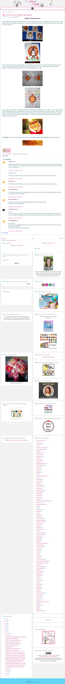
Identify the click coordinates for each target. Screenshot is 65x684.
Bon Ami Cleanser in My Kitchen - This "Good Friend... (15, 651)
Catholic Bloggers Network (41, 463)
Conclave (38, 470)
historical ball (38, 596)
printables (38, 603)
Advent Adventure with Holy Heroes (11, 638)
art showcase (38, 575)
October (7, 668)
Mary (37, 513)
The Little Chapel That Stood (41, 562)
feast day (38, 589)
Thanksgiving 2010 (24, 154)
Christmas (38, 467)
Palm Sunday (38, 523)
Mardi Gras (38, 511)
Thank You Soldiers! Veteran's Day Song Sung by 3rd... (15, 656)
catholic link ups (39, 584)
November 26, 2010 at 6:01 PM (15, 206)
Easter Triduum (39, 479)
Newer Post (4, 238)
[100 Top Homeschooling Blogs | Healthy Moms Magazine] (17, 440)
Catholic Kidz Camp (40, 465)
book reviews (38, 580)
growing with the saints (40, 592)
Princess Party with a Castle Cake (11, 645)
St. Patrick (38, 557)
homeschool (38, 598)
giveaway (38, 591)
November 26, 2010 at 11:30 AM (15, 187)
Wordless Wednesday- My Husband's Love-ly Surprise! (15, 658)
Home (33, 238)
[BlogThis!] (4, 155)
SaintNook (38, 541)
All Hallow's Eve (39, 452)
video (37, 607)
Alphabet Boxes (39, 456)
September (8, 670)
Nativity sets (38, 514)
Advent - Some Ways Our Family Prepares (13, 640)
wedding (37, 608)
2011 (6, 630)
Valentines (38, 564)
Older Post (61, 238)
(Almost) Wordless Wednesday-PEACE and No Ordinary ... (16, 636)
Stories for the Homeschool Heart (42, 561)
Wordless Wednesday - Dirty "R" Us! (12, 650)
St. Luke (38, 553)
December (8, 633)
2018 (6, 618)
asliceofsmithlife (16, 16)
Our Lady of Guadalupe (40, 520)
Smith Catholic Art (39, 545)
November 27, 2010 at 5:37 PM (15, 218)
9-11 (37, 445)
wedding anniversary (40, 610)
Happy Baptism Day (40, 490)
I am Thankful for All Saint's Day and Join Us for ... (14, 666)
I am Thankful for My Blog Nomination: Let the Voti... (15, 660)
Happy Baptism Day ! (9, 646)
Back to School (39, 459)
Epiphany (38, 483)
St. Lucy (38, 552)
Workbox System (39, 571)
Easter (37, 477)
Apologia (38, 458)
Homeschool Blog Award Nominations (43, 500)
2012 (6, 628)
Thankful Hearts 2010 (16, 154)
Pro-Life (37, 530)
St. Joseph (38, 550)
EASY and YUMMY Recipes (41, 475)
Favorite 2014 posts (40, 484)
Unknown (10, 161)
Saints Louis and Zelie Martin (41, 543)
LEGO (37, 506)
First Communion (39, 486)
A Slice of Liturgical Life (40, 449)
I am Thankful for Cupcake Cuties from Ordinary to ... (15, 653)
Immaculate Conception (40, 504)
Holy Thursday (39, 497)
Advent (37, 451)
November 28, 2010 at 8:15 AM (15, 231)
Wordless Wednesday (40, 568)
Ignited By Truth (39, 502)
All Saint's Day (39, 454)
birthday (37, 578)
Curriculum (38, 472)
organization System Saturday (42, 601)
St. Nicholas (38, 555)
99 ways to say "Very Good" (41, 447)
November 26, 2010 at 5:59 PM (15, 196)
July (7, 673)
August (7, 671)
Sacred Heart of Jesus (40, 534)
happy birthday (39, 594)
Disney (37, 474)
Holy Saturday (39, 495)
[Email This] (2, 155)
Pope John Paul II (39, 529)
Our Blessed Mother (40, 518)
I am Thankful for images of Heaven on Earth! (13, 661)
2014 (6, 625)
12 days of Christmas (40, 440)
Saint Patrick (38, 539)
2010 (6, 631)
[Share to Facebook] (7, 155)
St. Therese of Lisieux (40, 559)
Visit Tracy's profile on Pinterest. (48, 357)
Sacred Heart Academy (40, 532)
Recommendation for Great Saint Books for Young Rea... (15, 663)
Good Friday (38, 488)
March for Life (39, 509)
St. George (38, 548)
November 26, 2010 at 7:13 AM (15, 178)
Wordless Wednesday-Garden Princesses (13, 643)
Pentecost (38, 525)
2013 (6, 626)
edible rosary (38, 587)
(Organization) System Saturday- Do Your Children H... (15, 655)
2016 (6, 621)
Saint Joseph (38, 536)
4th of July (38, 442)
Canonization (38, 461)
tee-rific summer (39, 605)
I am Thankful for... (8, 154)
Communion (38, 468)
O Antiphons (38, 516)
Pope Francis (38, 527)
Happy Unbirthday (39, 491)
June (7, 675)
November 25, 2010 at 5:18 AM (15, 170)
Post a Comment (5, 232)
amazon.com (38, 573)
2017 (6, 620)
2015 (6, 623)
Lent (37, 507)
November (8, 635)
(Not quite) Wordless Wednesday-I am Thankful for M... (15, 665)
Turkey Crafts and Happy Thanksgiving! (18, 15)
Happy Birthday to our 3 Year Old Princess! (13, 648)
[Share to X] (5, 155)
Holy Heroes (38, 493)
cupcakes (38, 585)
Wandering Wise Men (40, 566)
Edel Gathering (39, 481)
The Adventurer (12, 209)
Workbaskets (38, 569)
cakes (37, 582)
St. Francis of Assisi (40, 546)
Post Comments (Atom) (11, 240)
